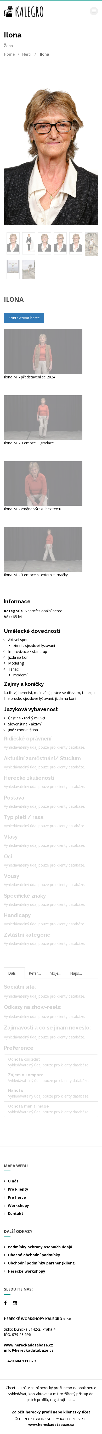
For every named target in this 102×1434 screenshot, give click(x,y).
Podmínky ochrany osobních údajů (40, 1246)
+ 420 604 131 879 (20, 1360)
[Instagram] (15, 1303)
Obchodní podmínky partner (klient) (42, 1262)
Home (9, 54)
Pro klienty (18, 1189)
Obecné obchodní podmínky (34, 1254)
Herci (26, 54)
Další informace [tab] (16, 973)
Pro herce (17, 1197)
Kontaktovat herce (24, 317)
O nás (13, 1180)
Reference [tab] (37, 973)
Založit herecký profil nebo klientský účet (51, 1411)
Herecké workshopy (26, 1271)
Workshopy (18, 1205)
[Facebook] (5, 1303)
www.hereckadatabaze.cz (28, 1345)
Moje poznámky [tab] (57, 973)
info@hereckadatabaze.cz (29, 1350)
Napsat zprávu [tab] (78, 973)
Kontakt (15, 1213)
